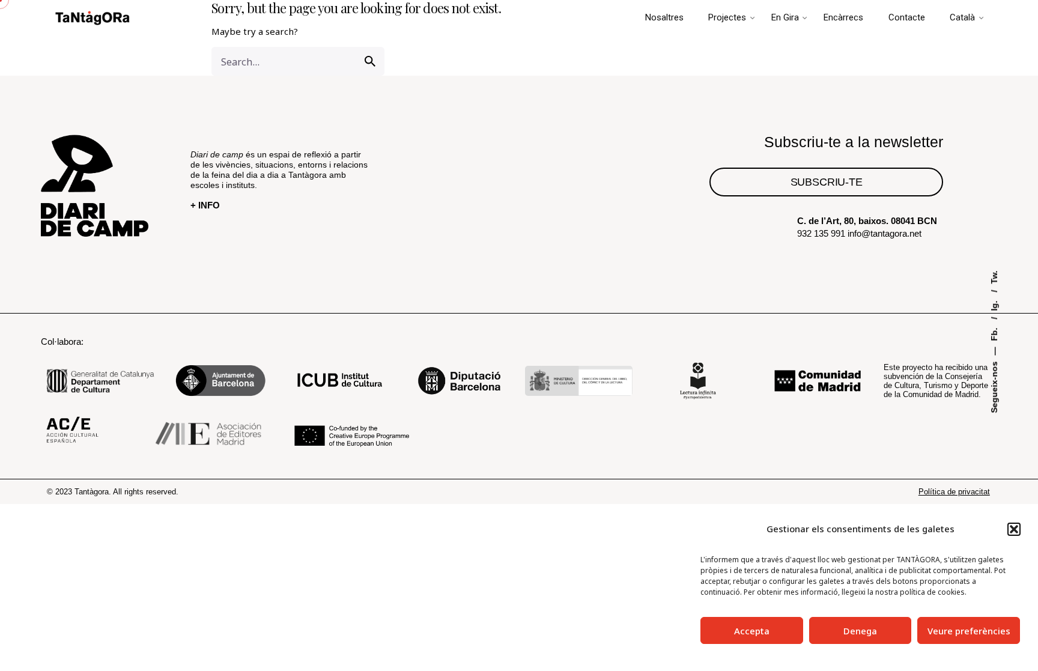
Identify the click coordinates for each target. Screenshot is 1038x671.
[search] (370, 61)
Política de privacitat (954, 491)
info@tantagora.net (884, 233)
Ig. (995, 304)
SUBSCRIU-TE (827, 182)
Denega (860, 631)
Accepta (751, 631)
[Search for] (297, 61)
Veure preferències (968, 631)
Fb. (995, 333)
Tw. (995, 277)
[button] (1014, 529)
